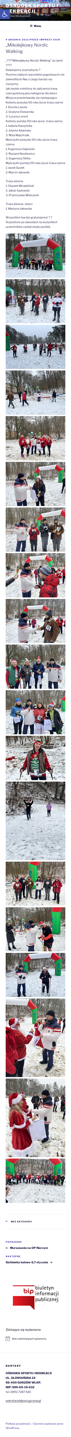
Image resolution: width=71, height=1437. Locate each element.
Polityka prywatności (18, 1423)
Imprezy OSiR (50, 39)
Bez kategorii (22, 1221)
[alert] (35, 1338)
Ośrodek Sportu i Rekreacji (32, 8)
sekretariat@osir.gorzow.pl (23, 1400)
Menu (37, 25)
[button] (5, 14)
